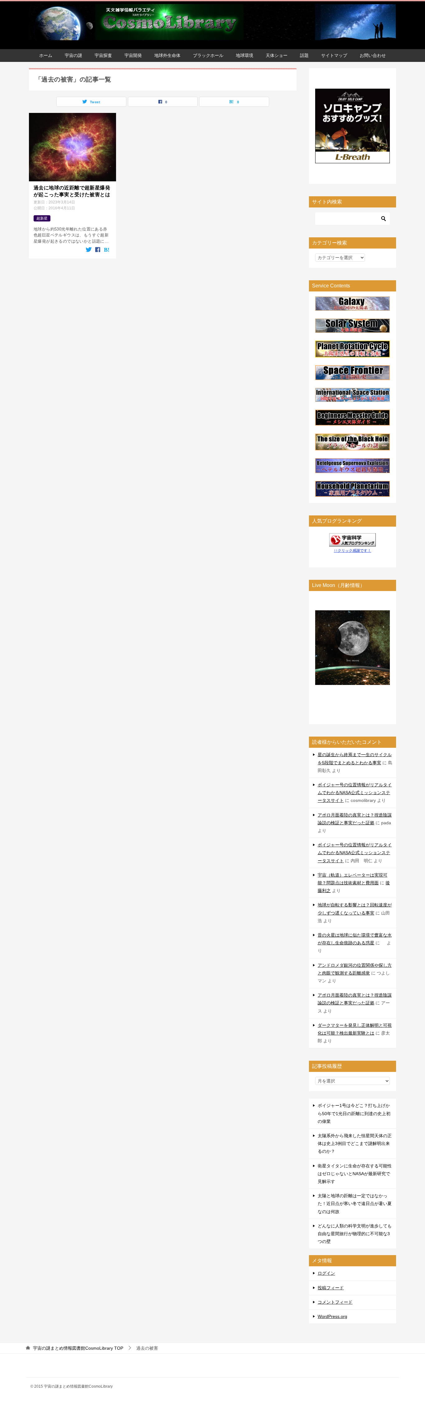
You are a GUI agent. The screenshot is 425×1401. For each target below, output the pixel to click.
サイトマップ (334, 55)
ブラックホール (208, 55)
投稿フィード (331, 1287)
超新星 (42, 218)
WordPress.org (332, 1316)
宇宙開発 (133, 55)
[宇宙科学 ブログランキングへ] (352, 542)
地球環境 (244, 55)
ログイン (326, 1273)
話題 (304, 55)
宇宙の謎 (73, 55)
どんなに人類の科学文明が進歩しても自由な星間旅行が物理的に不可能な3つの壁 (355, 1233)
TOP (78, 1348)
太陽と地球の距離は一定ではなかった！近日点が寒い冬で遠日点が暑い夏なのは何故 (355, 1203)
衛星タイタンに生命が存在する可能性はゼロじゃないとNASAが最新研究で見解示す (355, 1173)
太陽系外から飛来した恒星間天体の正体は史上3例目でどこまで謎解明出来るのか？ (355, 1143)
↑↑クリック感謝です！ (352, 550)
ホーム (45, 55)
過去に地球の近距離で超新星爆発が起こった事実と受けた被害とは (72, 191)
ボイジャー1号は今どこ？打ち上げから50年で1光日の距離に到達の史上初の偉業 (354, 1113)
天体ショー (276, 55)
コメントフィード (335, 1302)
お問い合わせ (373, 55)
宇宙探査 (103, 55)
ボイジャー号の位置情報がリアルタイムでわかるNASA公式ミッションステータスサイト (355, 792)
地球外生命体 (167, 55)
